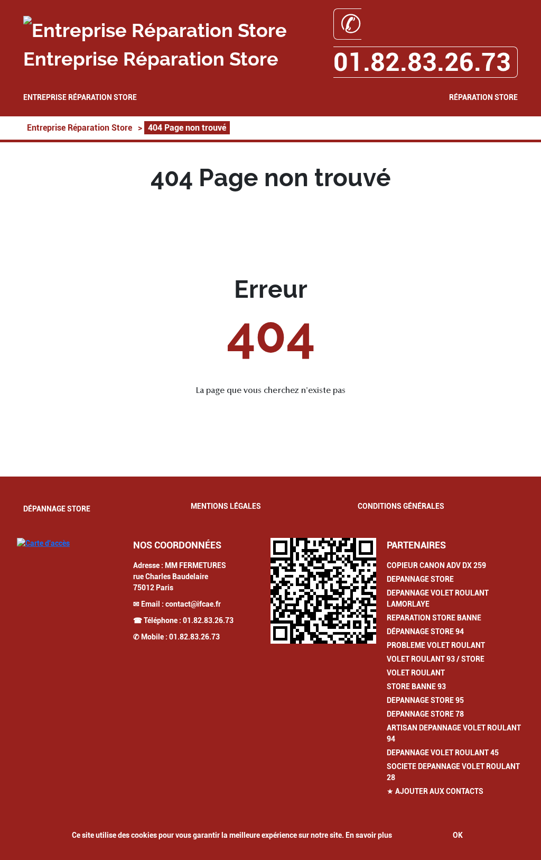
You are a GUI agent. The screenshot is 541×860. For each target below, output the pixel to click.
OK (458, 835)
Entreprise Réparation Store (80, 97)
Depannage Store (420, 579)
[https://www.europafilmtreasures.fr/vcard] (323, 591)
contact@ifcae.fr (193, 604)
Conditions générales (401, 506)
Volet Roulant (416, 673)
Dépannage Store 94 (425, 631)
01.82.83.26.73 (208, 620)
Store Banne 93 (416, 686)
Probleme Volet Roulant (436, 645)
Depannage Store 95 (425, 700)
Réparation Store (483, 97)
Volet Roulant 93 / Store (435, 659)
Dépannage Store (56, 509)
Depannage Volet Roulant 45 (443, 752)
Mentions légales (226, 506)
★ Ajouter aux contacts (435, 791)
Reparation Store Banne (434, 618)
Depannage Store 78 (425, 714)
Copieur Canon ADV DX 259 (436, 565)
